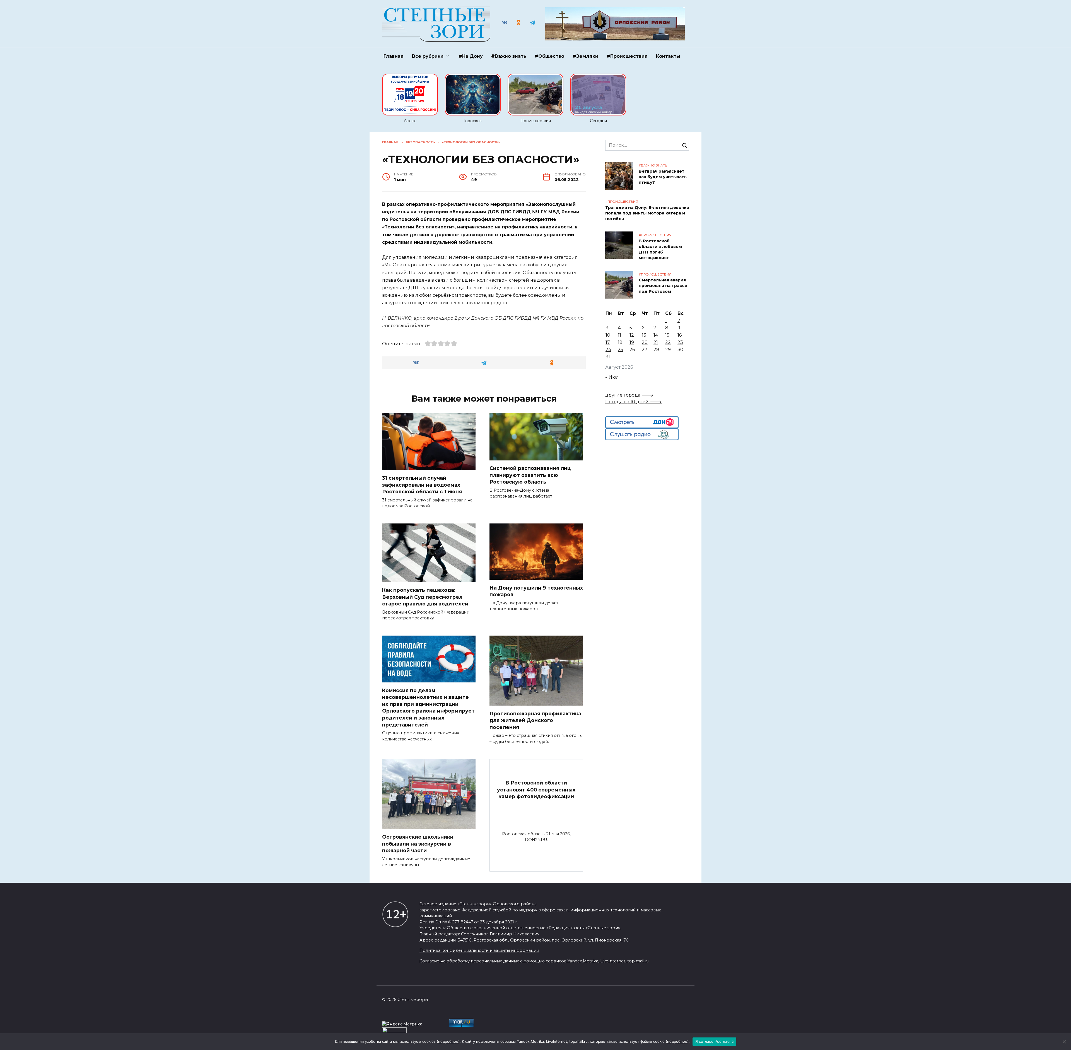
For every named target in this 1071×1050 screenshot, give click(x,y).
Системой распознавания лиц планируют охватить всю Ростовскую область (530, 475)
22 (668, 342)
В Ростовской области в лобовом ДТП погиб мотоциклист (660, 249)
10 (608, 335)
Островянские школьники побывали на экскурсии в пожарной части (418, 843)
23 (680, 342)
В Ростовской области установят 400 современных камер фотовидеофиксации (536, 789)
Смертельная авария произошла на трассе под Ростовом (663, 286)
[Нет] (1064, 1041)
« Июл (612, 377)
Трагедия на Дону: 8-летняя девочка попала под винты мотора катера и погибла (647, 213)
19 (631, 342)
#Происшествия (627, 56)
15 (667, 335)
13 (644, 335)
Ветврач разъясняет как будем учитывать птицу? (663, 177)
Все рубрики (427, 56)
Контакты (668, 56)
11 (619, 335)
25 (620, 349)
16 (679, 335)
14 (655, 335)
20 (645, 342)
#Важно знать (508, 56)
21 (655, 342)
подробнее (448, 1041)
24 (608, 349)
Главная (393, 56)
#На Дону (471, 56)
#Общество (549, 56)
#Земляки (585, 56)
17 (608, 342)
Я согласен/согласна (714, 1041)
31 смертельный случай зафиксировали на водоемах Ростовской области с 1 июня (422, 484)
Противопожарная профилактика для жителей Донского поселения (535, 720)
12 (631, 335)
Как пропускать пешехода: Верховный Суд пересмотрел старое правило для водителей (425, 597)
